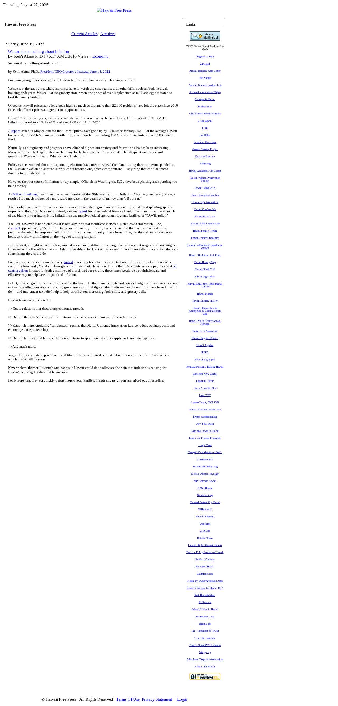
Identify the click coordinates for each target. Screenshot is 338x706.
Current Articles (84, 33)
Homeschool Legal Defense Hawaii (204, 366)
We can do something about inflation (38, 51)
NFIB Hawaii (205, 509)
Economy (100, 56)
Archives (107, 33)
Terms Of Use (128, 699)
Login (182, 699)
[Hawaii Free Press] (114, 10)
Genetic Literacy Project (205, 149)
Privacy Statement (157, 699)
